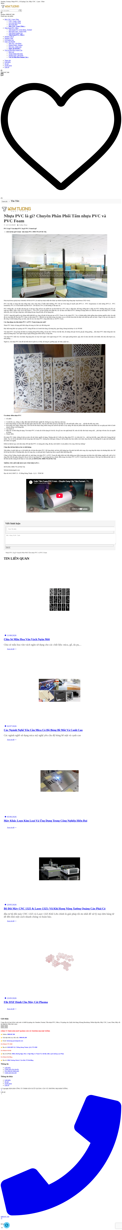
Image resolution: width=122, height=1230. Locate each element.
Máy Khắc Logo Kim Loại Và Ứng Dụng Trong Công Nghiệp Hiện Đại (45, 820)
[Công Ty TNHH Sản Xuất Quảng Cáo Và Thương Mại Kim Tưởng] (10, 8)
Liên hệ (7, 67)
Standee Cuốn (9, 38)
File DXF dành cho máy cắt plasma (26, 1002)
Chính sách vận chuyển (12, 1069)
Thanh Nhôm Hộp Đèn (16, 54)
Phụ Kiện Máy (13, 24)
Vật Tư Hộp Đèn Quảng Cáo (13, 50)
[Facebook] (2, 1028)
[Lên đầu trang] (1, 1090)
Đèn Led (11, 52)
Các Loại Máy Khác (15, 23)
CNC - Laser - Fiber (15, 21)
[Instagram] (6, 1028)
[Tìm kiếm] (20, 10)
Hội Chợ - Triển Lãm (15, 47)
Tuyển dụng (8, 65)
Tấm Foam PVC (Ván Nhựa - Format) (20, 30)
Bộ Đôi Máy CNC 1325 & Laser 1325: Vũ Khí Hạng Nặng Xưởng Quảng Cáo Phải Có (55, 908)
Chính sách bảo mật (10, 1073)
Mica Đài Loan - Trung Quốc (17, 31)
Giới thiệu (8, 62)
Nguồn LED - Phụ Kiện (16, 55)
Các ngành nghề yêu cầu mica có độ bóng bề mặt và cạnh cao (43, 729)
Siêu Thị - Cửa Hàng (15, 43)
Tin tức (7, 64)
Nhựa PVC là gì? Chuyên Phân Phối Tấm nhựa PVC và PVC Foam (26, 552)
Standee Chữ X (9, 36)
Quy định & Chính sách (12, 1071)
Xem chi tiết (10, 649)
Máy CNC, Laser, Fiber (12, 19)
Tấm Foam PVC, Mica (11, 28)
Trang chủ (8, 60)
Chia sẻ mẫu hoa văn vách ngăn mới (27, 639)
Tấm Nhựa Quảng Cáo (16, 33)
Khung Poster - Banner (16, 45)
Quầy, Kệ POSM (10, 42)
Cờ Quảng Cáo (9, 40)
